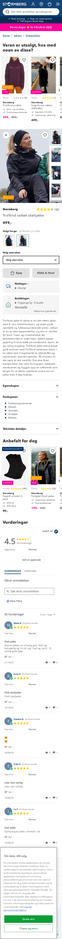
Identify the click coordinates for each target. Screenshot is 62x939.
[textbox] (57, 616)
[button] (9, 656)
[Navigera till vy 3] (56, 173)
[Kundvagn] (49, 4)
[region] (28, 893)
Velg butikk (21, 307)
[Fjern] (54, 12)
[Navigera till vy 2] (56, 155)
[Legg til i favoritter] (24, 60)
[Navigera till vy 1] (56, 137)
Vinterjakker (33, 35)
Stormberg (10, 209)
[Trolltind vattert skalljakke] (9, 240)
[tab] (31, 560)
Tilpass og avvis (28, 928)
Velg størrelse (14, 259)
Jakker (18, 35)
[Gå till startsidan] (14, 4)
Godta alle (29, 919)
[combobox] (48, 614)
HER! (49, 27)
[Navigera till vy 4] (56, 190)
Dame (6, 35)
